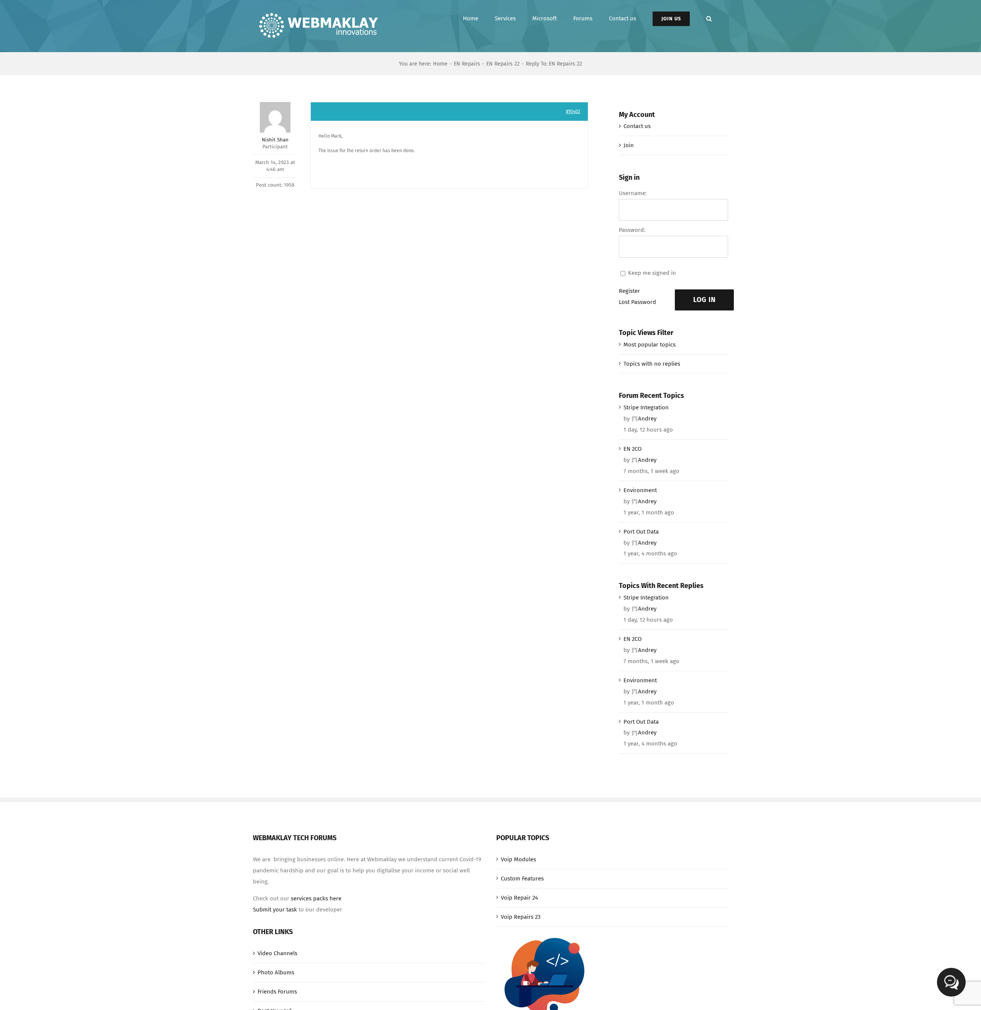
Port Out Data (641, 531)
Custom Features (522, 878)
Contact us (637, 126)
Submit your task (275, 909)
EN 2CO (632, 448)
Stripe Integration (646, 407)
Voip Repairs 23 (520, 916)
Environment (640, 490)
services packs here (316, 898)
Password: (632, 230)
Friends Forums (277, 991)
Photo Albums (276, 972)
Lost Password (637, 302)
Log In (704, 300)
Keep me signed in (652, 272)
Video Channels (277, 953)
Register (629, 290)
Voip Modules (518, 859)
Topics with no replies (651, 363)
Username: (633, 193)
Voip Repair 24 (519, 897)
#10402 (573, 111)
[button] (709, 18)
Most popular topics (649, 344)
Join (628, 145)
